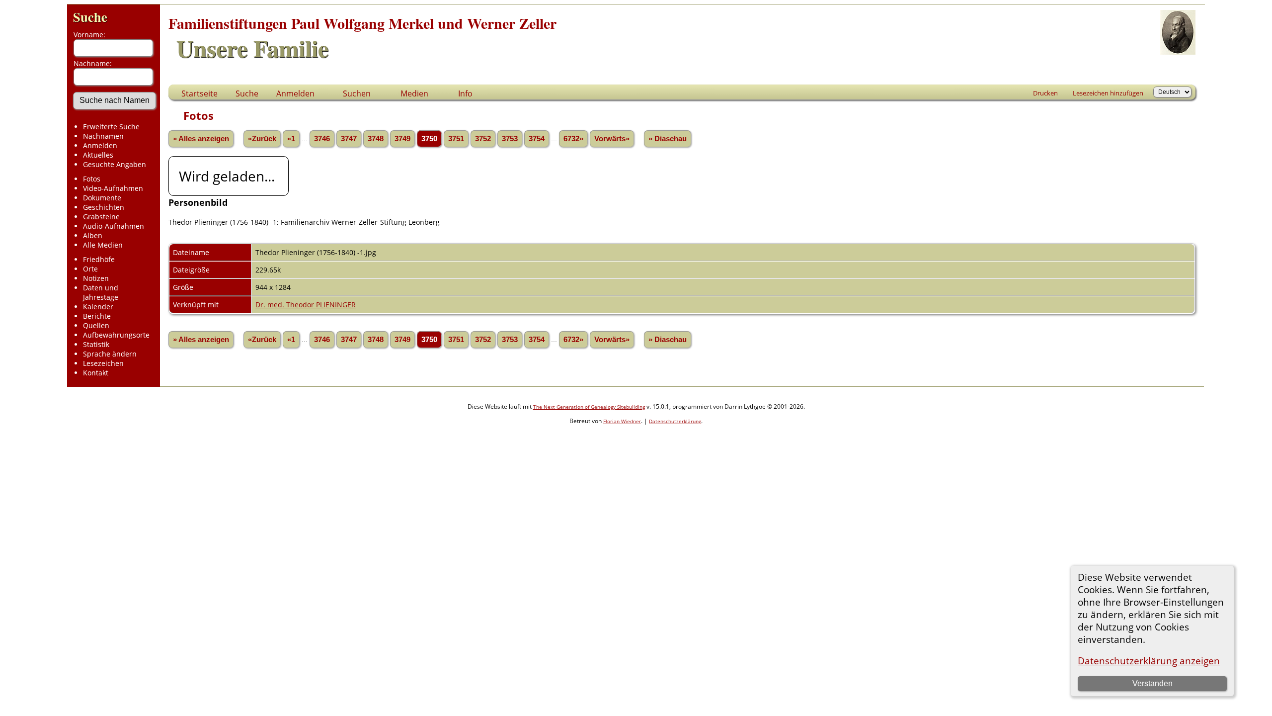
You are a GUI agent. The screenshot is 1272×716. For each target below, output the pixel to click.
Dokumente (102, 197)
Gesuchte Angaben (114, 164)
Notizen (96, 278)
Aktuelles (98, 155)
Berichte (97, 316)
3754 (537, 139)
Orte (90, 268)
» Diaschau (667, 139)
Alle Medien (103, 245)
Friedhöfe (99, 259)
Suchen (357, 93)
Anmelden (100, 145)
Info (465, 93)
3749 (402, 139)
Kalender (98, 306)
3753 (510, 139)
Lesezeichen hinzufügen (1108, 93)
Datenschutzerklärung (675, 421)
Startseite (199, 93)
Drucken (1045, 93)
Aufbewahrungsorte (116, 335)
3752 (483, 139)
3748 (376, 139)
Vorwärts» (612, 139)
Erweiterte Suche (111, 126)
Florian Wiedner (622, 421)
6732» (573, 139)
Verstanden (1152, 683)
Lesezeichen (103, 363)
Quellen (96, 325)
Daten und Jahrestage (100, 292)
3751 (456, 139)
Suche (90, 16)
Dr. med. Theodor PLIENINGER (305, 304)
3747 (349, 139)
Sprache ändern (110, 353)
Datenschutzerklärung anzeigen (1149, 660)
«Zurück (262, 139)
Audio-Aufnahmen (113, 226)
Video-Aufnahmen (113, 188)
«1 (291, 139)
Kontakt (95, 372)
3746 (322, 139)
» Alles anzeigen (201, 139)
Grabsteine (101, 216)
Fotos (91, 178)
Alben (92, 235)
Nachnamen (103, 136)
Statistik (96, 344)
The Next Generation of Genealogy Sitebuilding (589, 406)
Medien (414, 93)
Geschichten (103, 207)
